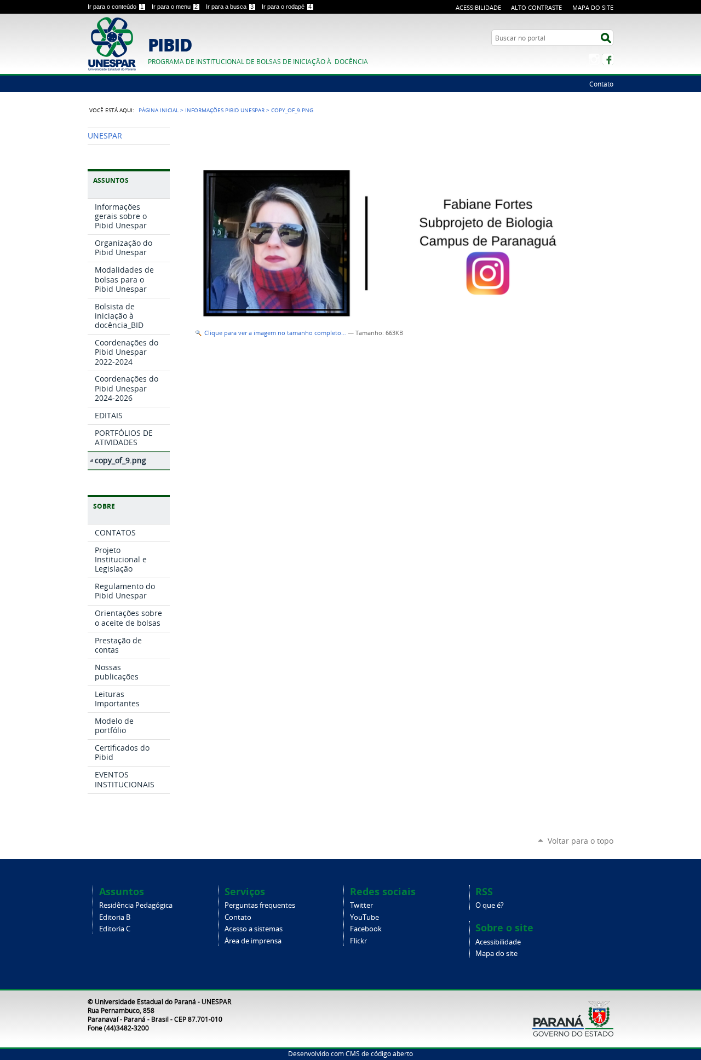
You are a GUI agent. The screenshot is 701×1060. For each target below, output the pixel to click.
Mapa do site (496, 953)
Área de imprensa (253, 941)
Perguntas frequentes (260, 905)
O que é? (489, 905)
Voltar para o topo (580, 841)
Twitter (361, 905)
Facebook (607, 59)
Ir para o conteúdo (115, 6)
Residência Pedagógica (136, 905)
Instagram (594, 59)
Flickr (358, 941)
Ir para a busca (230, 6)
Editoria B (114, 917)
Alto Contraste (536, 7)
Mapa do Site (592, 7)
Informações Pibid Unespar (225, 110)
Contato (601, 83)
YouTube (364, 917)
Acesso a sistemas (254, 929)
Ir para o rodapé (287, 6)
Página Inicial (159, 110)
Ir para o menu (175, 6)
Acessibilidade (478, 7)
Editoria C (114, 929)
